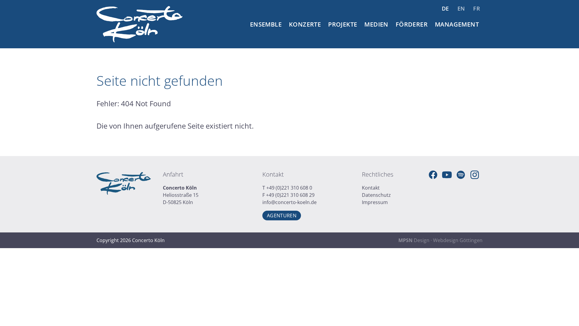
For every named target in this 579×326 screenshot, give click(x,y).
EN (461, 8)
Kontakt (371, 187)
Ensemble (266, 24)
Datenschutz (376, 195)
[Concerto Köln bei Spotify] (461, 175)
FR (476, 8)
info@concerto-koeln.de (289, 202)
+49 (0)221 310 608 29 (290, 195)
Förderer (412, 24)
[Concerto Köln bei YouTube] (447, 175)
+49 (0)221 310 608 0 (289, 187)
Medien (376, 24)
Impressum (375, 202)
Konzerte (305, 24)
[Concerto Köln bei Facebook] (433, 175)
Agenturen (281, 215)
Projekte (342, 24)
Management (457, 24)
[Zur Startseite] (139, 24)
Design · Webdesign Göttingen (440, 240)
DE (445, 8)
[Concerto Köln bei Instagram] (474, 175)
